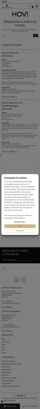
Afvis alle (20, 231)
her (24, 218)
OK (20, 226)
